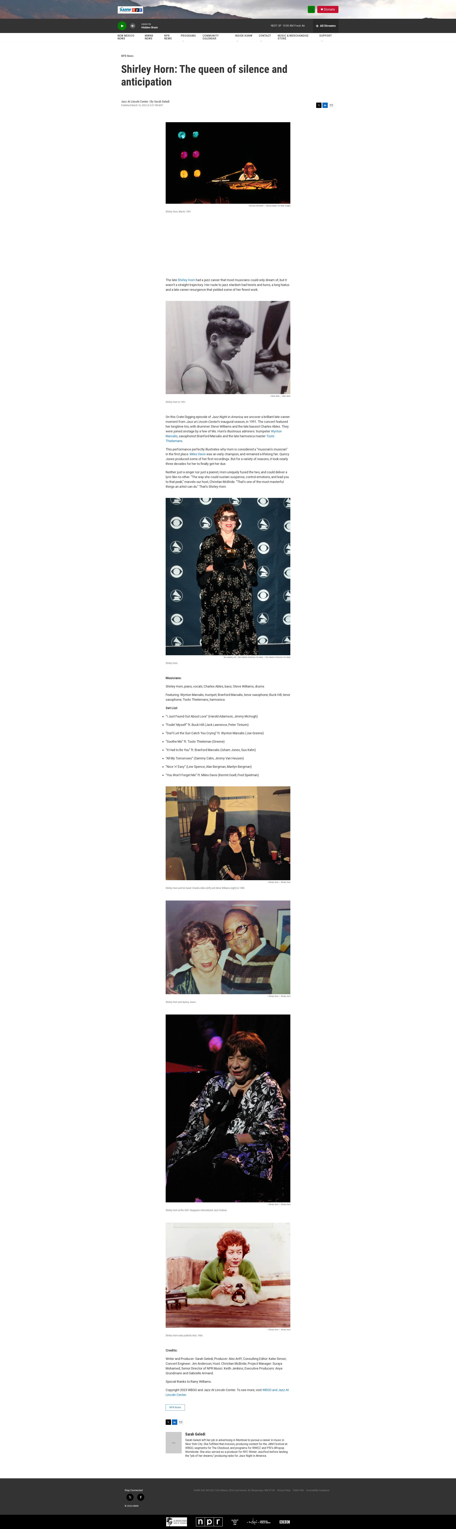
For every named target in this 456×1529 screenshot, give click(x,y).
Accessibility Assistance (318, 1490)
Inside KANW (243, 35)
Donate (329, 9)
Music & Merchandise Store (293, 37)
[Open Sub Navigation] (183, 41)
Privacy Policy (284, 1490)
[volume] (133, 26)
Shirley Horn (186, 280)
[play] (122, 26)
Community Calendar (211, 37)
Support (325, 35)
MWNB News (149, 37)
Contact (265, 35)
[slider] (138, 26)
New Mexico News (126, 37)
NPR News (168, 37)
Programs (188, 35)
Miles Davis (198, 454)
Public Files (298, 1490)
